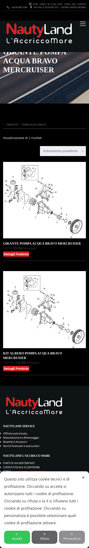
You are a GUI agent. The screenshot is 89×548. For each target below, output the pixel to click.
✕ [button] (83, 477)
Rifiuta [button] (44, 538)
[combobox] (63, 151)
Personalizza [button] (72, 538)
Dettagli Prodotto (16, 254)
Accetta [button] (17, 538)
